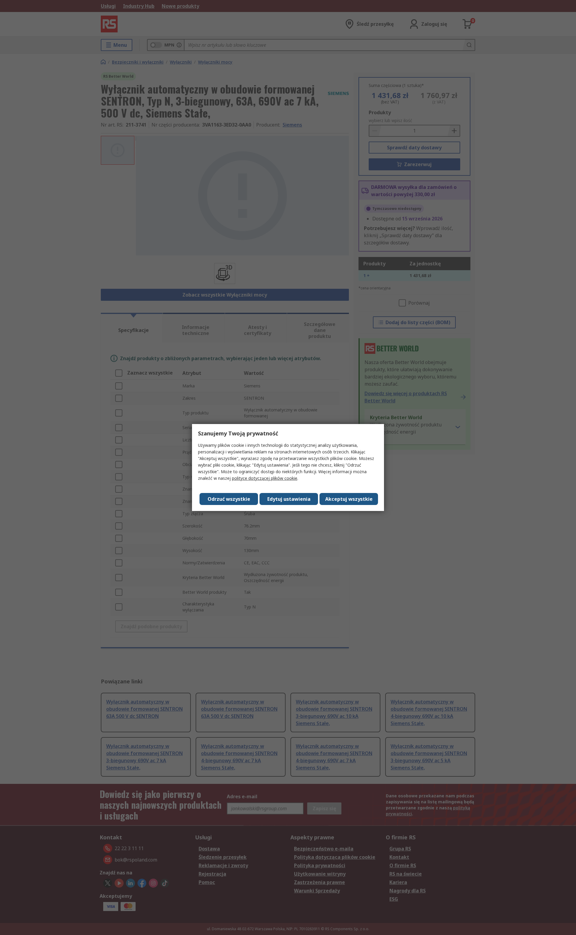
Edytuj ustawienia (288, 499)
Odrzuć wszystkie (229, 499)
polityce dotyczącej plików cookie (264, 478)
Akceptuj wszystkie (349, 499)
